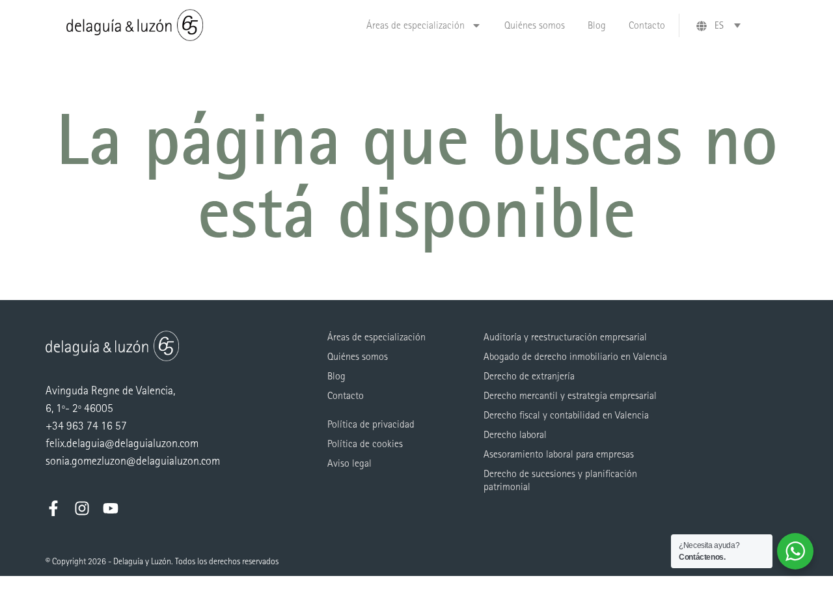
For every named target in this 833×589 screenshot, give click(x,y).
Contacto (647, 25)
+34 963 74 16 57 (86, 426)
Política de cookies (365, 443)
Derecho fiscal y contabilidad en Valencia (566, 415)
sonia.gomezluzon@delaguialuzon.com (133, 461)
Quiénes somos (534, 25)
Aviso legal (349, 463)
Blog (597, 25)
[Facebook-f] (53, 508)
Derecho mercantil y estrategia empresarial (570, 395)
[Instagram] (82, 508)
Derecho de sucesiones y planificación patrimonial (560, 480)
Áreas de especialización (415, 25)
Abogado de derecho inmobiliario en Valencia (575, 356)
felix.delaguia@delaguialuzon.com (122, 443)
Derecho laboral (515, 434)
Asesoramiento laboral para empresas (559, 454)
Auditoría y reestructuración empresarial (565, 337)
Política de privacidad (371, 424)
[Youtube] (110, 508)
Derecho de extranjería (529, 376)
